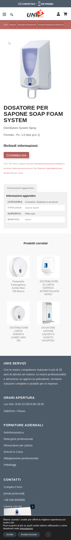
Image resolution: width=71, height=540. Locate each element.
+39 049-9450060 (14, 500)
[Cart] (65, 14)
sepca (20, 173)
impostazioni (26, 528)
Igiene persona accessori (23, 168)
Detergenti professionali (18, 439)
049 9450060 (47, 4)
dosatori (7, 173)
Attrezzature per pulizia (18, 445)
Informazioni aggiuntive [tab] (20, 188)
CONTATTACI (28, 4)
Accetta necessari (29, 534)
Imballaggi (10, 464)
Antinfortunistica (14, 432)
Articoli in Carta (13, 451)
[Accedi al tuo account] (58, 14)
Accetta (9, 534)
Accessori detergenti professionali (39, 164)
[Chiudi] (32, 506)
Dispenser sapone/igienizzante (49, 168)
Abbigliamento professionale (21, 458)
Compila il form (13, 487)
